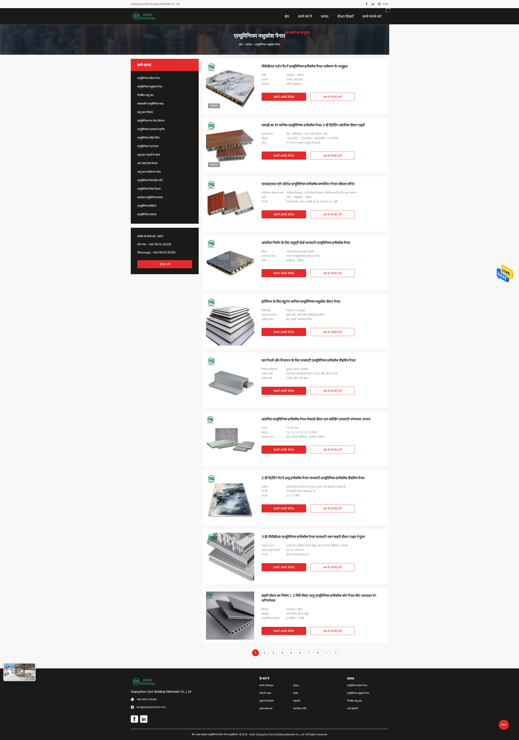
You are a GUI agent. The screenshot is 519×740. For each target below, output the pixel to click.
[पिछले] (335, 652)
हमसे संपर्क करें (266, 708)
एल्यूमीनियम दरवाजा (147, 214)
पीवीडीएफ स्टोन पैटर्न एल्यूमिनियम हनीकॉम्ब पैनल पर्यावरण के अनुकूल (305, 66)
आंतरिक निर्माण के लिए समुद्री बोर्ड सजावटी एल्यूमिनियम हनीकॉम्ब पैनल (306, 243)
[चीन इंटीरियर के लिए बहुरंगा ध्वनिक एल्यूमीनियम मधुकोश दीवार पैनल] (230, 321)
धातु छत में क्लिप (145, 112)
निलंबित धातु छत (145, 95)
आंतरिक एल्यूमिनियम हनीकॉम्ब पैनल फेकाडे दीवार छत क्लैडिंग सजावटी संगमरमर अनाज (316, 419)
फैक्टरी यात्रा (265, 693)
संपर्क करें (164, 264)
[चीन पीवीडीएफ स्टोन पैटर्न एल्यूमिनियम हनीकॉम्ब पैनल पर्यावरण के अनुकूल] (230, 86)
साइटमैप (296, 700)
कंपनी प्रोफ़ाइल (266, 685)
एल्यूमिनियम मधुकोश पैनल (149, 86)
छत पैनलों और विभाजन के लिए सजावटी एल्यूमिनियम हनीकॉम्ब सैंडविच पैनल (309, 360)
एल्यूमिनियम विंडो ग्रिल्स (149, 188)
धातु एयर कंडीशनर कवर (149, 171)
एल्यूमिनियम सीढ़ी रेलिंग (148, 137)
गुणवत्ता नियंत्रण (266, 700)
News (296, 685)
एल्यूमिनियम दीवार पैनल (148, 78)
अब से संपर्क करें (332, 97)
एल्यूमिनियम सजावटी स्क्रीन (151, 129)
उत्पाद (249, 44)
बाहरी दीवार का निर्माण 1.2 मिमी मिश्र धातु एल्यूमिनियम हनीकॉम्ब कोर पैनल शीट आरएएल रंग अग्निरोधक (319, 598)
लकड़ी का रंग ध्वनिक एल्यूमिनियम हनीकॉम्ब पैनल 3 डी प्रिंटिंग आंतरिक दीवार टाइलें (313, 125)
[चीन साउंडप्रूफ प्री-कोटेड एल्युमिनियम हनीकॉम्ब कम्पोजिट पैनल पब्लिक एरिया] (230, 203)
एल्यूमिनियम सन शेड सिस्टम (150, 120)
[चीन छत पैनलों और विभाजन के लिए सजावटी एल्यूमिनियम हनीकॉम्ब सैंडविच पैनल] (230, 380)
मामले (295, 693)
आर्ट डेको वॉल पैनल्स (147, 163)
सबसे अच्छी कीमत (283, 97)
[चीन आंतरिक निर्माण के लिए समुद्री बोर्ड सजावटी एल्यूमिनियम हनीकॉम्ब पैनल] (230, 262)
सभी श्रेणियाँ (352, 708)
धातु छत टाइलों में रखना (148, 154)
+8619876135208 (159, 244)
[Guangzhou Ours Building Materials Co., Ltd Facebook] (366, 4)
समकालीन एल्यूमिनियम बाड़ (150, 103)
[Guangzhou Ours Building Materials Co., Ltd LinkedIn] (372, 4)
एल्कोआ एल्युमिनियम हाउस (150, 197)
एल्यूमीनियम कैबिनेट (147, 205)
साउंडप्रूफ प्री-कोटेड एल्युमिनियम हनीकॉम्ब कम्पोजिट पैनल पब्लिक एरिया (308, 184)
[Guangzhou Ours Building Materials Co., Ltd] (144, 16)
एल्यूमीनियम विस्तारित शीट (150, 180)
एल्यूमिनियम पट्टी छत (148, 146)
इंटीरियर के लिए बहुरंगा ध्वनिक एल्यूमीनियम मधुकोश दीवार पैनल (301, 301)
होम (240, 44)
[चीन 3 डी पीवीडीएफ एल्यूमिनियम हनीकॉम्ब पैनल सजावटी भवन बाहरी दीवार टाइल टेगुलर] (230, 556)
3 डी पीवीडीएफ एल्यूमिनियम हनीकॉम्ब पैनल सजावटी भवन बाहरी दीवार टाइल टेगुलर (313, 537)
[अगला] (326, 652)
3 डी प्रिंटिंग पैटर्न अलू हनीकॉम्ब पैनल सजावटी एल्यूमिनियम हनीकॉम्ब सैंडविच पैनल (313, 478)
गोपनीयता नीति (299, 708)
